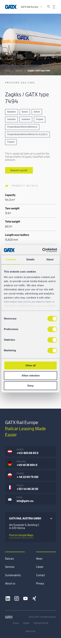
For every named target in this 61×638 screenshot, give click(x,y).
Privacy (40, 583)
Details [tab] (30, 259)
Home (7, 71)
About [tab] (50, 259)
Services (9, 567)
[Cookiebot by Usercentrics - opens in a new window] (43, 250)
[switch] (52, 329)
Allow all (30, 365)
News (39, 558)
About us (10, 583)
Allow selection (31, 375)
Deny (30, 385)
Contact (40, 575)
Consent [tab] (11, 259)
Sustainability (13, 575)
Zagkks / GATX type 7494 (39, 71)
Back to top (30, 631)
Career (39, 567)
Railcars (19, 71)
